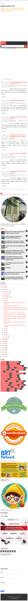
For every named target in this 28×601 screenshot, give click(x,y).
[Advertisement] (14, 27)
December (6, 291)
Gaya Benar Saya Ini (19, 369)
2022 (3, 341)
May (4, 330)
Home (2, 79)
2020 (3, 345)
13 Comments (23, 139)
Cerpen (12, 367)
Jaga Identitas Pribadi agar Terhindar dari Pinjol (14, 307)
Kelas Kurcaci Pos (5, 375)
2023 (3, 339)
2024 (3, 289)
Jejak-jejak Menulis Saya (17, 373)
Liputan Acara (4, 379)
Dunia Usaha (3, 369)
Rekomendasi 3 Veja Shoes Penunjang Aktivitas (15, 316)
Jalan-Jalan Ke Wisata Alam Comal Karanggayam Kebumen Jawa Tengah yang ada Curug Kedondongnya (15, 252)
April (4, 332)
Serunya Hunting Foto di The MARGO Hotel (13, 312)
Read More (4, 96)
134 (18, 189)
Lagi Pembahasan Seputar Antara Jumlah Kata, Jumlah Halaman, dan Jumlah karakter (14, 258)
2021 (3, 343)
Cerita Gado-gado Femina (16, 365)
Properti (21, 381)
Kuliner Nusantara (5, 377)
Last (25, 189)
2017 (3, 351)
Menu (4, 43)
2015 (3, 354)
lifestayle (15, 377)
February (5, 336)
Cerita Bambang (13, 363)
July (4, 300)
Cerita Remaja (4, 367)
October (5, 295)
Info (2, 371)
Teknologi (12, 388)
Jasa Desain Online (5, 373)
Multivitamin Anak (14, 379)
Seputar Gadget (17, 386)
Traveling (12, 390)
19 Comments (23, 103)
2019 (3, 347)
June (4, 328)
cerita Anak (3, 363)
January (5, 338)
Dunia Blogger (20, 367)
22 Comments (13, 121)
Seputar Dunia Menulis (6, 386)
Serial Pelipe (4, 388)
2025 (3, 287)
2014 (3, 356)
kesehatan (14, 375)
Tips (18, 388)
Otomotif (3, 381)
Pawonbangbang (12, 381)
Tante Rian (8, 267)
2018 (3, 349)
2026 (3, 285)
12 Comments (13, 86)
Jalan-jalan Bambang (11, 371)
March (5, 334)
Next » (21, 189)
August (5, 298)
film (10, 369)
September (6, 296)
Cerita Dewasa (4, 365)
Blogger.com (16, 598)
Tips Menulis (3, 390)
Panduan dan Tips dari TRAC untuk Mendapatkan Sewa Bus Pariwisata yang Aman (18, 136)
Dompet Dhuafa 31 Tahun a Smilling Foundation (15, 314)
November (6, 293)
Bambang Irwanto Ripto (8, 6)
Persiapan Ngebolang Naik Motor (17, 100)
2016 (3, 352)
